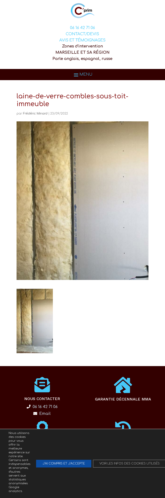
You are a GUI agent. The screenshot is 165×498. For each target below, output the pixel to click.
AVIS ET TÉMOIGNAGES (82, 40)
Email (44, 413)
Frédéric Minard (35, 113)
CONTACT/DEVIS (82, 34)
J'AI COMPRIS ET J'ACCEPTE (64, 463)
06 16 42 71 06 (82, 28)
